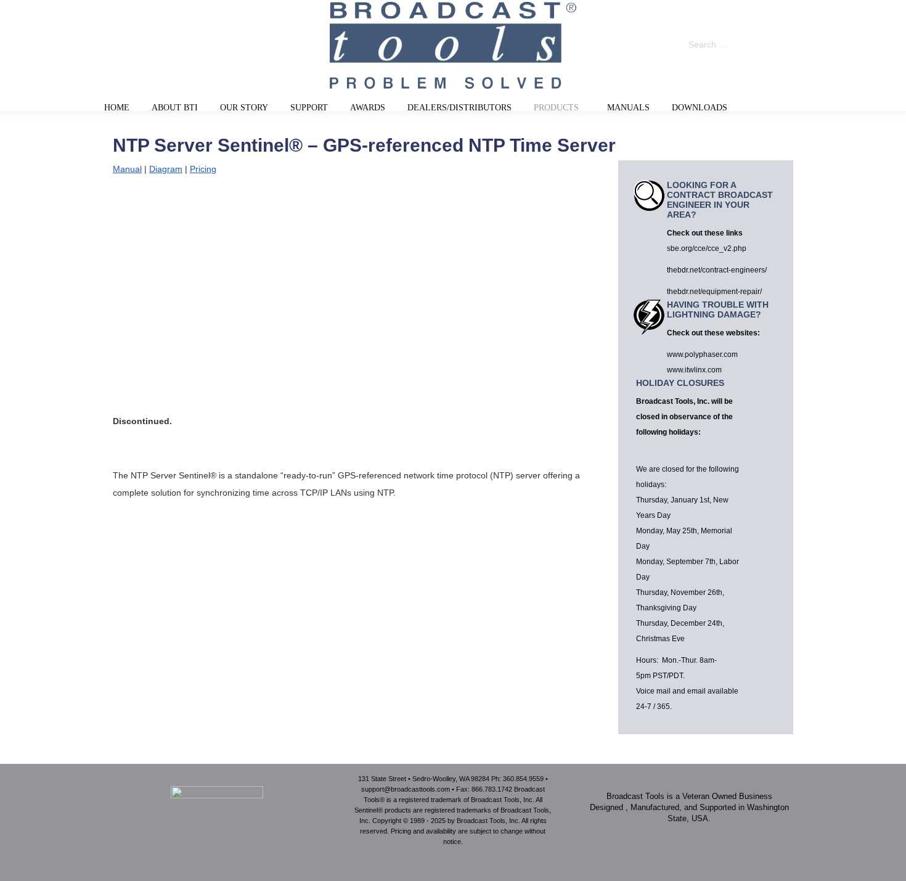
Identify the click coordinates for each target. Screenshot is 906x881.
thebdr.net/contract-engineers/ (717, 270)
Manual (127, 169)
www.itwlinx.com (694, 370)
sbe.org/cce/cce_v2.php (706, 248)
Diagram (165, 169)
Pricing (203, 169)
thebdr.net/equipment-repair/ (714, 291)
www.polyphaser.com (702, 354)
